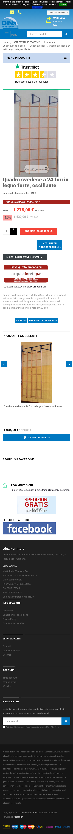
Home (6, 42)
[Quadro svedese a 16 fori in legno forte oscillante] (36, 372)
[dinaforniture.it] (10, 23)
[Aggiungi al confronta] (67, 349)
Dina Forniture (29, 812)
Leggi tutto (37, 7)
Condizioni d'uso (11, 650)
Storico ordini (9, 682)
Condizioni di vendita (13, 623)
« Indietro (21, 321)
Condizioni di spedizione (15, 615)
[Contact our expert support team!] (12, 12)
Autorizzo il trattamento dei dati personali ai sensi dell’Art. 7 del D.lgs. (32, 727)
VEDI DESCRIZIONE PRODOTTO (21, 201)
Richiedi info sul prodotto (25, 256)
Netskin (19, 817)
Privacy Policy (9, 619)
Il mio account (10, 677)
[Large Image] (36, 826)
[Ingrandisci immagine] (67, 354)
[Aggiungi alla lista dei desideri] (67, 344)
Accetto (63, 5)
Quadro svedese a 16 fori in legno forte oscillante (33, 406)
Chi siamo (8, 610)
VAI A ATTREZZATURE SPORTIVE (43, 321)
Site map (7, 654)
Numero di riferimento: (14, 193)
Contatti (7, 646)
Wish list (7, 686)
